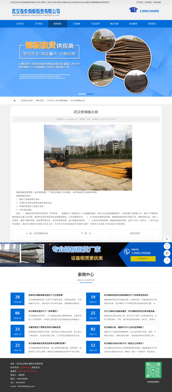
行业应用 (95, 24)
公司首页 (20, 24)
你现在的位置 (27, 100)
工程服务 (77, 24)
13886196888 (167, 239)
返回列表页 (135, 233)
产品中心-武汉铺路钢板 (57, 100)
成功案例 (133, 24)
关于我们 (140, 2)
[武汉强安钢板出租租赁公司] (86, 62)
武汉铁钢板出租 (78, 100)
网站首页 (40, 100)
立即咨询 (142, 258)
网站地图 (157, 2)
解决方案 (114, 24)
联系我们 (148, 2)
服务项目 (58, 24)
